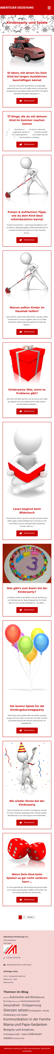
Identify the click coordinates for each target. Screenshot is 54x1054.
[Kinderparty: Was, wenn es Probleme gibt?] (27, 363)
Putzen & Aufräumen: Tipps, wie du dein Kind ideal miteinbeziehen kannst (27, 215)
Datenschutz (8, 982)
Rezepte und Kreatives (18, 1029)
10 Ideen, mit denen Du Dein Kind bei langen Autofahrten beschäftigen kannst (27, 76)
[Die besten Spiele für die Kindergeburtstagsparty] (27, 660)
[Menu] (49, 8)
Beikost (40, 997)
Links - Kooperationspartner (14, 976)
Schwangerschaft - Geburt (15, 1034)
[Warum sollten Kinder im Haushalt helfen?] (27, 276)
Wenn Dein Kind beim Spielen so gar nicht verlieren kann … (27, 878)
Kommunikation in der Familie (27, 1019)
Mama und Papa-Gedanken (25, 1025)
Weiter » (31, 917)
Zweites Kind (18, 1038)
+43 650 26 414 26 (13, 957)
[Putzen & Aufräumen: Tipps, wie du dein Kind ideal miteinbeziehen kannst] (27, 181)
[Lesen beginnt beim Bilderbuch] (27, 463)
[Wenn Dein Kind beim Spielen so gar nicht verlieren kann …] (27, 851)
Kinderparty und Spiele (15, 1015)
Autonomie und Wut (23, 997)
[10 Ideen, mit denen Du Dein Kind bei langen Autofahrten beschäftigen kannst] (27, 51)
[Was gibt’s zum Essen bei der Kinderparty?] (27, 563)
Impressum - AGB (10, 979)
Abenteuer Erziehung (17, 7)
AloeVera (6, 998)
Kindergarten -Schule (39, 1011)
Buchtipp (7, 1001)
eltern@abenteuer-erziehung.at (19, 964)
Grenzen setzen (16, 1010)
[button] (27, 101)
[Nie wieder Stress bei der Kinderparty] (27, 768)
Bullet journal (16, 1001)
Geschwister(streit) (30, 1001)
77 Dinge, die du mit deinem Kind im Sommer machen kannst (27, 120)
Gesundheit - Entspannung (22, 1005)
